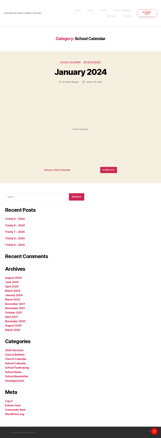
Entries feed (13, 405)
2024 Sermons (14, 350)
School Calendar (70, 62)
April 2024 (11, 286)
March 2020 (12, 330)
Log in (9, 401)
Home (77, 10)
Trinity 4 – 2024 (15, 244)
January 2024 (80, 72)
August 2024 (13, 277)
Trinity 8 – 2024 (15, 225)
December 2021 (15, 303)
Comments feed (15, 409)
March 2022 (12, 299)
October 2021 (13, 312)
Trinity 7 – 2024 (15, 231)
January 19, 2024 (94, 82)
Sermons (111, 16)
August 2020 (13, 325)
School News (13, 372)
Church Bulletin (14, 354)
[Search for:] (36, 197)
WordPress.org (14, 414)
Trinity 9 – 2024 (15, 218)
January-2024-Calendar (57, 170)
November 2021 (15, 308)
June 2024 (12, 282)
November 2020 (15, 321)
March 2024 (12, 290)
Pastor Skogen (72, 82)
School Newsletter (16, 376)
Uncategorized (92, 62)
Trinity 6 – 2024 (15, 238)
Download (109, 170)
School (90, 10)
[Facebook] (150, 431)
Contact (127, 16)
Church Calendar (122, 10)
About (104, 10)
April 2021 (11, 316)
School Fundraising (17, 367)
